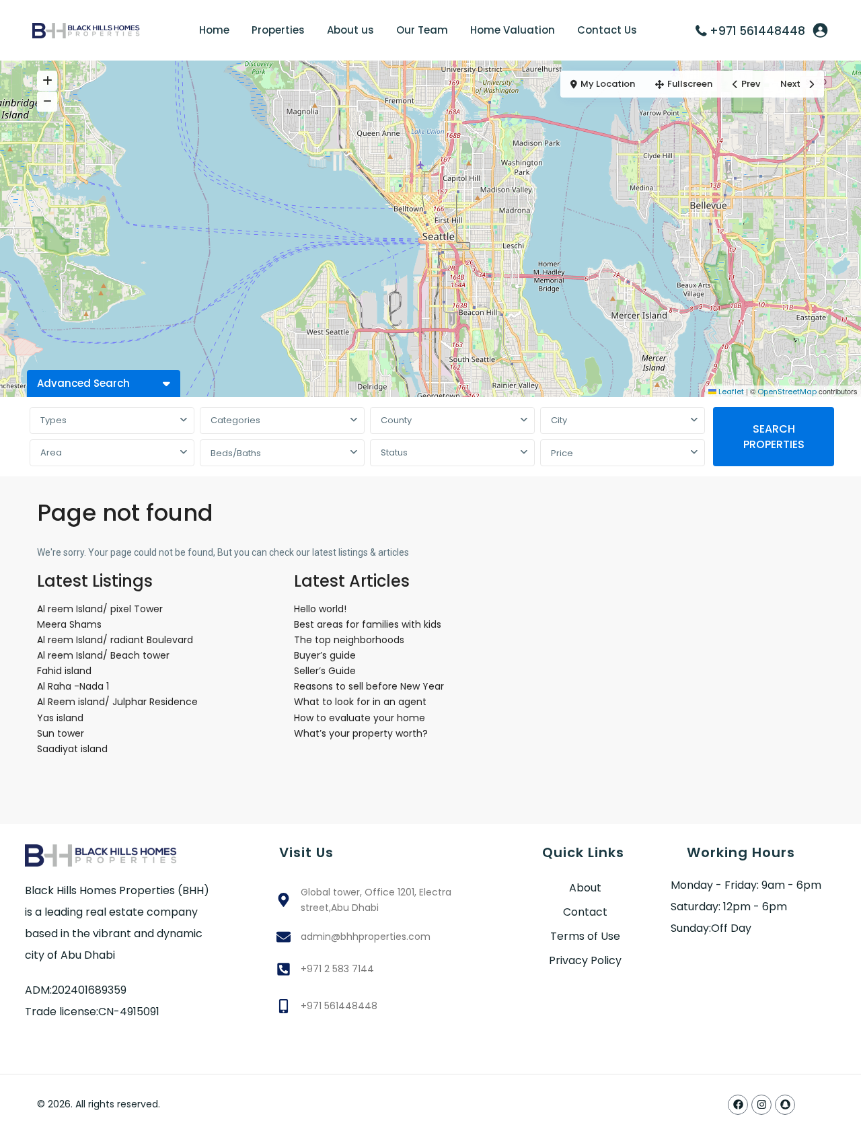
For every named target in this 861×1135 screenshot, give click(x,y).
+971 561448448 (757, 31)
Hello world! (320, 609)
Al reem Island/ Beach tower (103, 655)
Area (51, 452)
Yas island (60, 718)
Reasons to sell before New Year (369, 686)
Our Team (422, 30)
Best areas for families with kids (367, 624)
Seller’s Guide (325, 671)
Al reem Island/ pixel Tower (127, 609)
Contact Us (607, 30)
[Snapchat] (785, 1105)
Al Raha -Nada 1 (73, 686)
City (559, 420)
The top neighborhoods (349, 640)
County (396, 420)
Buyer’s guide (325, 655)
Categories (235, 420)
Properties (278, 30)
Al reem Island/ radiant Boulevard (115, 640)
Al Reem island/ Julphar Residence (117, 701)
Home (214, 30)
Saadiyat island (72, 749)
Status (394, 452)
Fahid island (64, 671)
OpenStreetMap (787, 391)
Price (562, 453)
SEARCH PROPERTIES (773, 436)
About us (350, 30)
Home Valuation (512, 30)
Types (53, 420)
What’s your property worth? (361, 733)
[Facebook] (738, 1105)
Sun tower (60, 733)
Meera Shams (69, 624)
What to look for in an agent (360, 701)
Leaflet (730, 391)
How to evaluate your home (359, 718)
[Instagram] (761, 1105)
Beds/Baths (236, 453)
